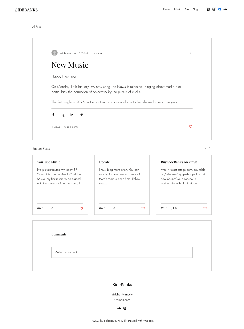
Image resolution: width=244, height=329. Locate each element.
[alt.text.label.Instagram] (214, 9)
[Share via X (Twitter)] (62, 115)
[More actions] (190, 52)
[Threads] (208, 9)
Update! (105, 162)
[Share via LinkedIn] (72, 115)
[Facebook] (220, 9)
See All (208, 148)
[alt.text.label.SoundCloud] (225, 9)
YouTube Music (48, 162)
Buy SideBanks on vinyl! (179, 162)
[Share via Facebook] (53, 115)
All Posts (36, 26)
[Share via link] (81, 115)
